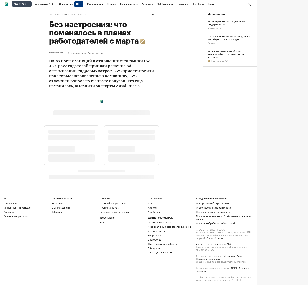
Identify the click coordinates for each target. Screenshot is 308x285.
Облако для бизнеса (159, 222)
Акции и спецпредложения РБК (213, 244)
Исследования (78, 53)
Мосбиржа (229, 255)
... (220, 3)
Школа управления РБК (161, 252)
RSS (102, 222)
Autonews (213, 42)
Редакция (9, 211)
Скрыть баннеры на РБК (113, 203)
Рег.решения (155, 235)
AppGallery (154, 211)
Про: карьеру (56, 53)
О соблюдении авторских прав (213, 207)
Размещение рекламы (16, 216)
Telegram (57, 211)
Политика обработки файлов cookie (216, 223)
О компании (10, 203)
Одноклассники (61, 207)
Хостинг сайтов (156, 230)
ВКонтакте (57, 203)
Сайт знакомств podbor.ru (162, 243)
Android (152, 207)
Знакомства (154, 239)
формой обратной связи (209, 238)
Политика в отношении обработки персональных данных (223, 217)
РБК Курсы (154, 248)
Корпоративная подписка (114, 211)
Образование (214, 27)
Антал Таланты (95, 53)
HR (67, 53)
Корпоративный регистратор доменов (169, 226)
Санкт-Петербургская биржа (220, 257)
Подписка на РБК (219, 60)
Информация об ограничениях (213, 203)
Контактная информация (17, 207)
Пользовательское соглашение (213, 211)
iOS (150, 203)
